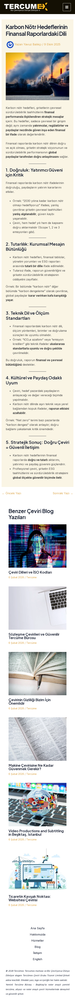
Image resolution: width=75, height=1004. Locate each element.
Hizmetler (37, 940)
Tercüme (31, 577)
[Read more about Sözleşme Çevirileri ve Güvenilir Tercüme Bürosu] (38, 608)
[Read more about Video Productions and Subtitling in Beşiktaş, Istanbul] (38, 804)
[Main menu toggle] (67, 7)
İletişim (37, 953)
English (37, 959)
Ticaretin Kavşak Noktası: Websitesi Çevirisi (30, 898)
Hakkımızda (37, 934)
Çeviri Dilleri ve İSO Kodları (30, 572)
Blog (37, 947)
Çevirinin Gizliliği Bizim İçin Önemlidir (30, 701)
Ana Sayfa (37, 928)
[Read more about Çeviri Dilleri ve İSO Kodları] (38, 545)
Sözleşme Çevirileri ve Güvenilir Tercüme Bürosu (34, 636)
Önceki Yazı (11, 493)
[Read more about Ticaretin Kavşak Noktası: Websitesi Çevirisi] (38, 870)
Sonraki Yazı (63, 493)
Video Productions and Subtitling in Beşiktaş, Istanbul (36, 832)
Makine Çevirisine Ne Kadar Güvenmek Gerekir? (31, 767)
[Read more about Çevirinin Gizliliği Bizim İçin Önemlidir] (38, 673)
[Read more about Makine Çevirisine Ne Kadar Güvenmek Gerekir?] (38, 739)
